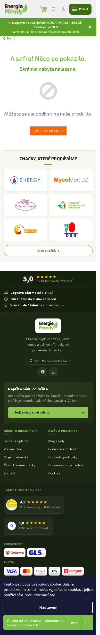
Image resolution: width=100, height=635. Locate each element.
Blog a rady (56, 441)
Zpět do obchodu (48, 131)
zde (52, 595)
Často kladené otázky (19, 465)
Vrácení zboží (13, 449)
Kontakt (9, 473)
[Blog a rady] (53, 371)
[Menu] (80, 9)
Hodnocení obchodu (62, 449)
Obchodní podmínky (62, 457)
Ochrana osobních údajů (65, 465)
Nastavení (48, 607)
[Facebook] (42, 371)
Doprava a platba (16, 441)
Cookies (54, 473)
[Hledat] (53, 9)
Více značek (46, 250)
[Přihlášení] (63, 9)
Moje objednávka (16, 457)
